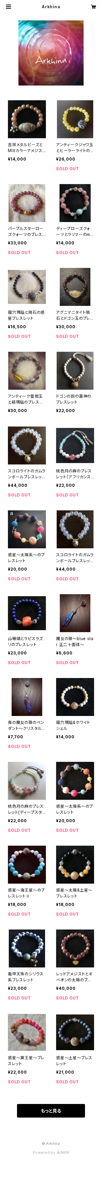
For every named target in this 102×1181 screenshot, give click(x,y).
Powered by (45, 1152)
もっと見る (51, 1111)
